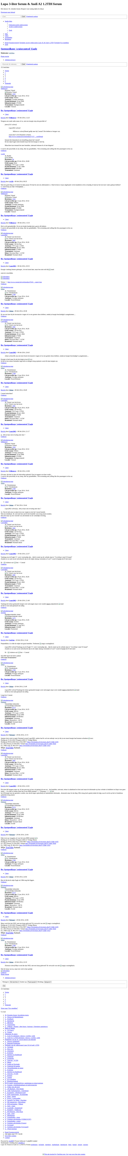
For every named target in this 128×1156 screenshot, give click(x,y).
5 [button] (5, 80)
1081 (14, 240)
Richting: (41, 982)
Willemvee (4, 88)
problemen (34, 1144)
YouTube (10, 747)
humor (75, 1144)
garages (85, 1144)
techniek (41, 1144)
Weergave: (6, 982)
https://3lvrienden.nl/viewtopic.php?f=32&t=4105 (42, 742)
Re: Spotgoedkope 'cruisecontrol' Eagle (17, 110)
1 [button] (5, 72)
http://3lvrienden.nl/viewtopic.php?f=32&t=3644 (40, 744)
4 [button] (5, 78)
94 (13, 159)
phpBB (11, 1141)
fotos (69, 1144)
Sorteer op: (23, 982)
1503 (14, 94)
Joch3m (3, 613)
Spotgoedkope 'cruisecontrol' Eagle (19, 48)
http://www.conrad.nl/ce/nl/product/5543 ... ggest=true (25, 282)
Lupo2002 (4, 235)
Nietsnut (3, 702)
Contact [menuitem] (7, 1137)
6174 (14, 707)
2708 (14, 294)
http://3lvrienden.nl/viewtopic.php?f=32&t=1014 (35, 745)
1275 (14, 618)
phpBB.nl (21, 1143)
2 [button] (5, 74)
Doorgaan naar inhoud (8, 12)
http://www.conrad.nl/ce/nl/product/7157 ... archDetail (26, 136)
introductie (63, 1144)
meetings (48, 1144)
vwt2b (3, 154)
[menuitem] (18, 25)
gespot (80, 1144)
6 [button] (5, 81)
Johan (2, 289)
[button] (7, 71)
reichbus (11, 53)
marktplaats (55, 1144)
